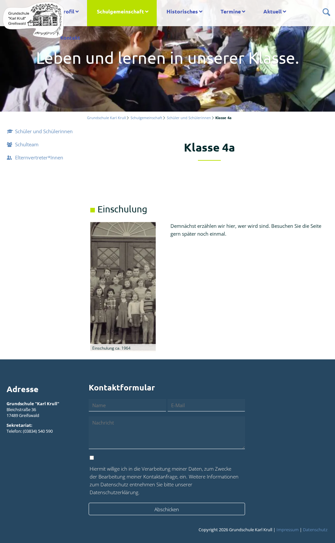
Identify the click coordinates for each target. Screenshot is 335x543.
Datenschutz (315, 530)
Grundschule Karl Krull (106, 117)
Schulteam (27, 144)
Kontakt (70, 37)
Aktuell (272, 11)
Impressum (287, 530)
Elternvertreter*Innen (39, 157)
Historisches (182, 11)
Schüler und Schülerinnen (189, 117)
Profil (67, 11)
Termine (230, 11)
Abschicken (166, 509)
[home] (33, 19)
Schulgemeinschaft (120, 11)
